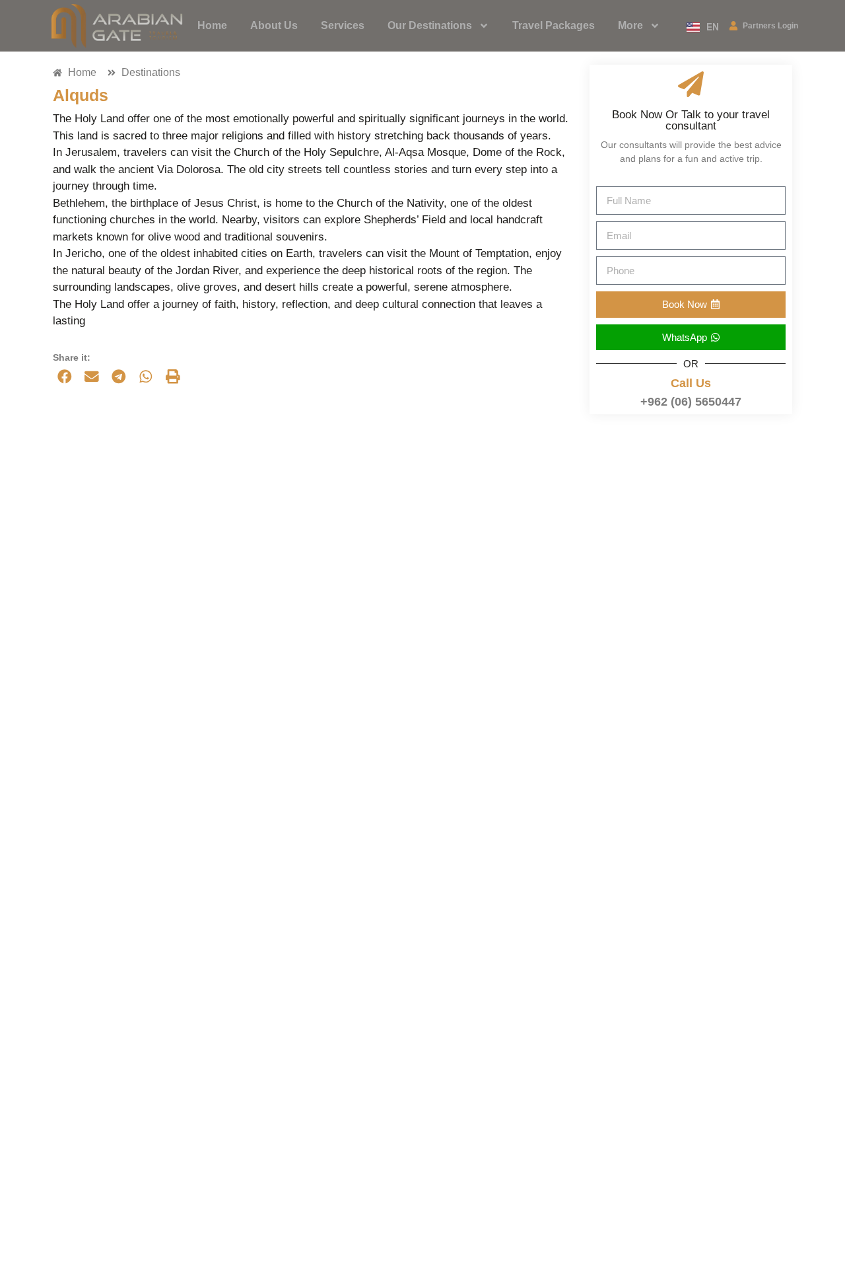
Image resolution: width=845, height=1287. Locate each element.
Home (212, 25)
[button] (65, 376)
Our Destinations (430, 25)
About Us (274, 25)
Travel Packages (553, 25)
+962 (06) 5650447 (690, 401)
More (630, 25)
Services (342, 25)
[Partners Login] (733, 25)
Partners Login (770, 25)
